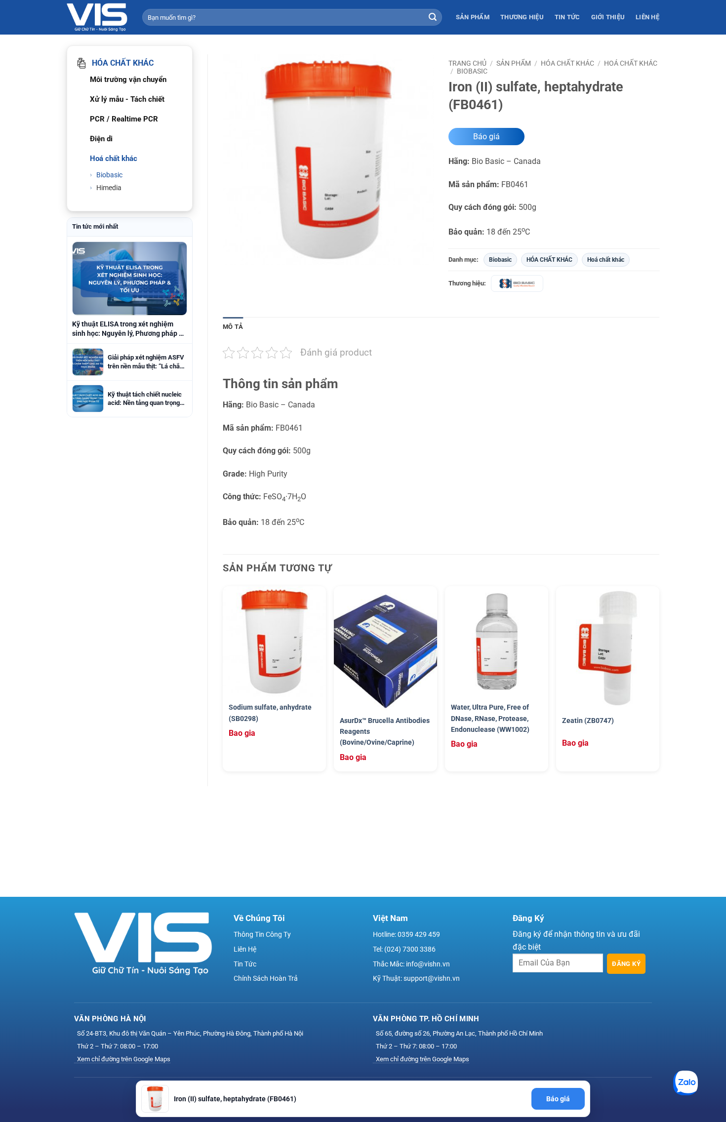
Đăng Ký (626, 963)
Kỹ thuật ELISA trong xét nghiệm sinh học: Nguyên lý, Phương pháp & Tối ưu (127, 329)
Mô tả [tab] (233, 326)
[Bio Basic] (517, 283)
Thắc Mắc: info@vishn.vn (411, 964)
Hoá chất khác (630, 63)
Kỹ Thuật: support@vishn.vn (416, 978)
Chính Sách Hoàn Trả (266, 978)
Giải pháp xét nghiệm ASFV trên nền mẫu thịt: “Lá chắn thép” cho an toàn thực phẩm (146, 362)
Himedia (108, 188)
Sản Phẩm (472, 17)
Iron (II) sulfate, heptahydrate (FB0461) (235, 1099)
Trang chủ (467, 63)
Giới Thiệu (608, 17)
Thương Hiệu (522, 17)
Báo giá (486, 136)
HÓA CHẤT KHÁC (567, 63)
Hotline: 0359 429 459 (406, 934)
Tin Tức (567, 17)
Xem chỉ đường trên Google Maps (123, 1059)
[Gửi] (432, 17)
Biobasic (108, 175)
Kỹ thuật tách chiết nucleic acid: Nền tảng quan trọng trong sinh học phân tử (145, 399)
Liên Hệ (647, 17)
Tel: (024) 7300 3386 (404, 949)
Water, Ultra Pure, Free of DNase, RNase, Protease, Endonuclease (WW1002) (490, 718)
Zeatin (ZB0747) (588, 720)
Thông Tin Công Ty (262, 934)
